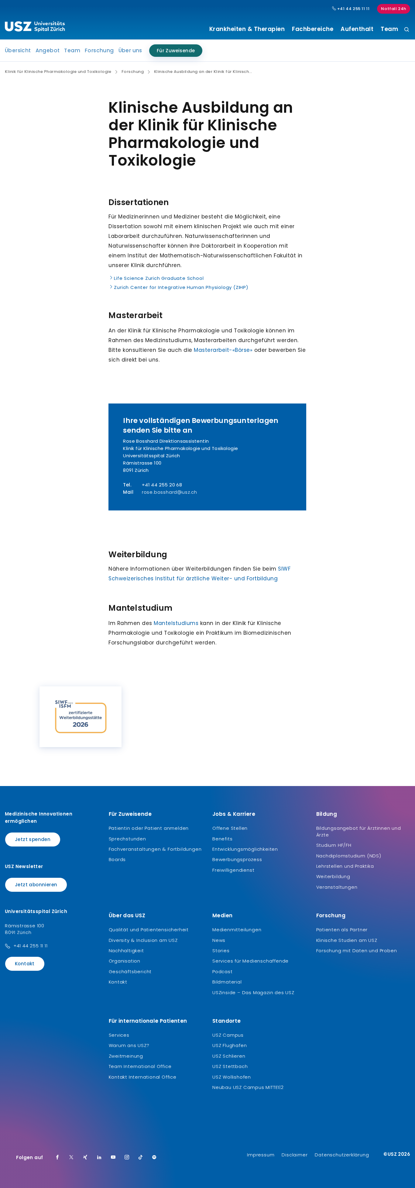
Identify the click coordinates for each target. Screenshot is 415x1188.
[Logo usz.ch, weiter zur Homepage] (35, 27)
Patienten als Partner (342, 929)
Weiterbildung (333, 876)
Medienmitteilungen (236, 929)
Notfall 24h (393, 9)
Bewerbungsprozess (237, 859)
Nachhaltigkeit (126, 950)
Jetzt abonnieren (36, 884)
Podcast (222, 971)
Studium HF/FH (334, 845)
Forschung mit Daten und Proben (356, 950)
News (218, 940)
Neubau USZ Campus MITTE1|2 (248, 1087)
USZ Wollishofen (231, 1077)
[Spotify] (154, 1157)
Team (389, 29)
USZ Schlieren (228, 1056)
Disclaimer (294, 1155)
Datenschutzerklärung (342, 1155)
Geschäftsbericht (130, 971)
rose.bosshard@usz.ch (169, 492)
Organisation (125, 961)
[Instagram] (127, 1157)
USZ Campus (228, 1035)
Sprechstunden (127, 839)
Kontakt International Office (143, 1077)
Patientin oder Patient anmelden (149, 828)
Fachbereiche (312, 29)
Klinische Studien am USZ (346, 940)
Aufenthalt (357, 29)
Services (119, 1035)
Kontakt (25, 963)
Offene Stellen (230, 828)
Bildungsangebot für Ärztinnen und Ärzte (358, 831)
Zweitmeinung (126, 1056)
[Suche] (406, 30)
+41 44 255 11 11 (352, 8)
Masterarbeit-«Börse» (223, 350)
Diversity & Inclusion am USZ (143, 940)
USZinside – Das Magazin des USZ (253, 992)
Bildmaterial (227, 982)
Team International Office (140, 1066)
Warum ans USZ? (129, 1045)
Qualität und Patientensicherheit (149, 929)
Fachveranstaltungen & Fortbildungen (155, 849)
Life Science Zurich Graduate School (159, 278)
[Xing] (85, 1157)
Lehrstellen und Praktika (345, 866)
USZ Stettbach (230, 1066)
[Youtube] (113, 1157)
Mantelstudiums (176, 623)
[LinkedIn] (99, 1157)
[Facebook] (57, 1157)
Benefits (222, 839)
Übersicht (18, 50)
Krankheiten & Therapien (247, 29)
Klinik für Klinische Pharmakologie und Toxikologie (58, 71)
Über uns (130, 50)
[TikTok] (141, 1157)
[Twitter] (71, 1157)
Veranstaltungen (337, 887)
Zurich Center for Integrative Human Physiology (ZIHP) (181, 287)
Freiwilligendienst (233, 870)
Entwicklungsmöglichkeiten (245, 849)
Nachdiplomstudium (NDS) (348, 856)
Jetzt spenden (32, 839)
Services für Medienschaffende (250, 961)
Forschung (99, 50)
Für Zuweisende (176, 50)
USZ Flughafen (229, 1045)
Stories (221, 950)
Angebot (48, 50)
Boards (117, 859)
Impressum (260, 1155)
